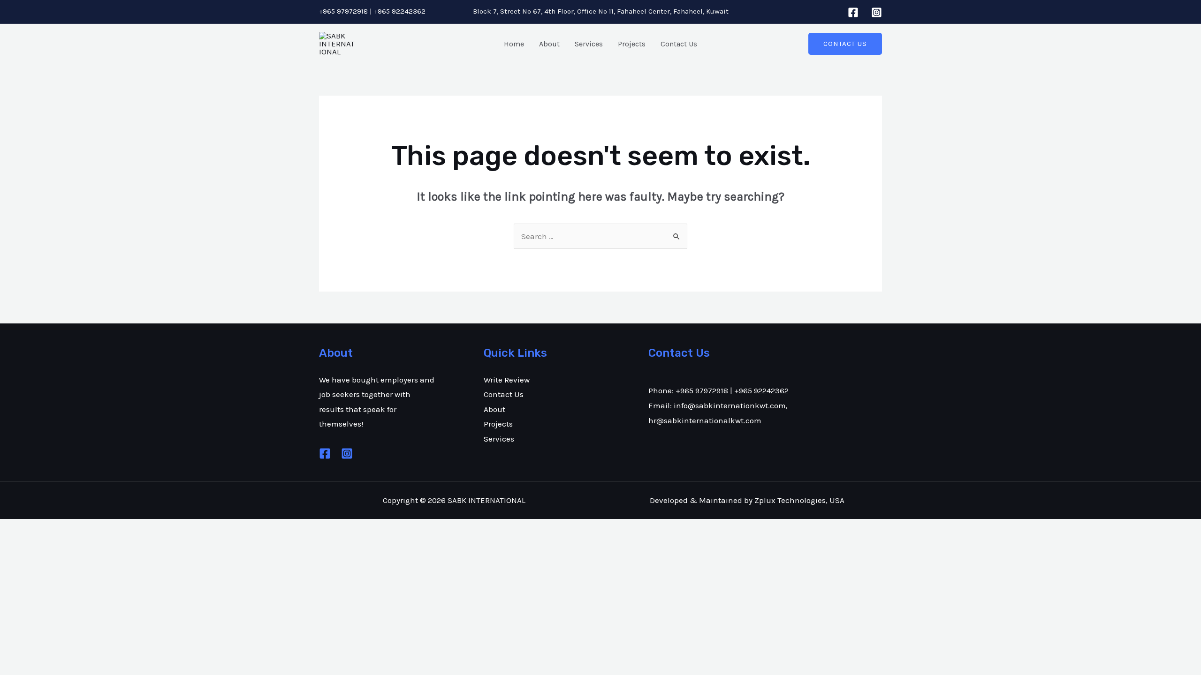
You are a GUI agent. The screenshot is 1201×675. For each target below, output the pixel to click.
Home (514, 43)
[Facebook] (853, 12)
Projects (632, 43)
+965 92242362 (400, 11)
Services (589, 43)
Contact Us (679, 43)
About (549, 43)
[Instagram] (876, 12)
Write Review (507, 379)
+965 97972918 (343, 11)
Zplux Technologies (790, 500)
